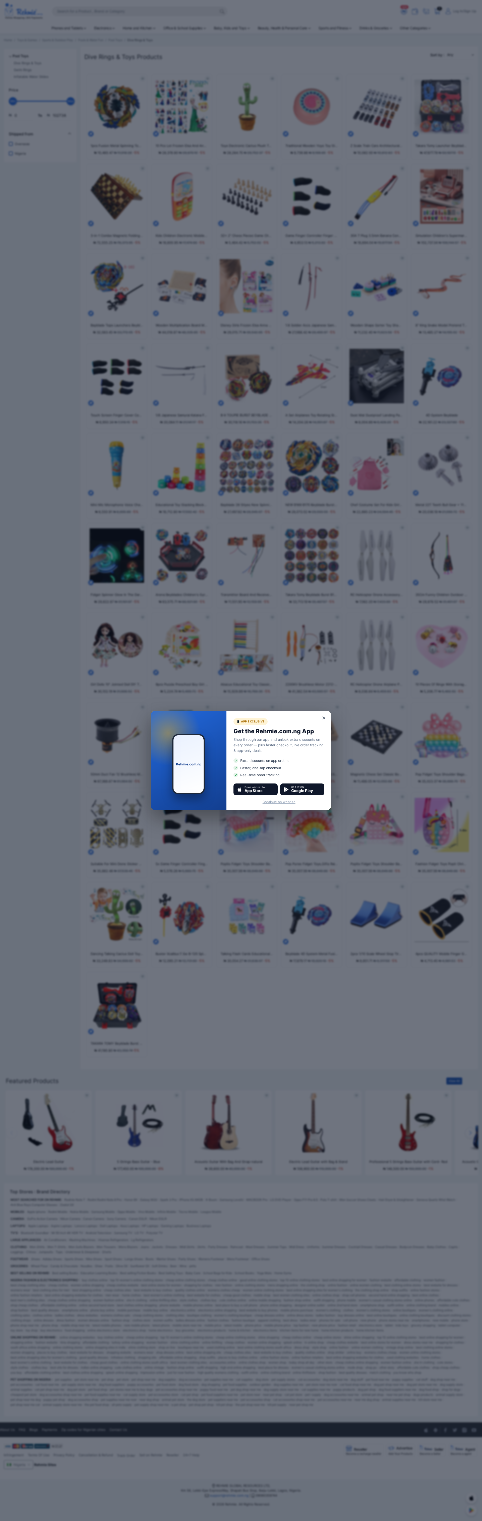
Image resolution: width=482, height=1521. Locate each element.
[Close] (324, 718)
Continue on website (279, 802)
